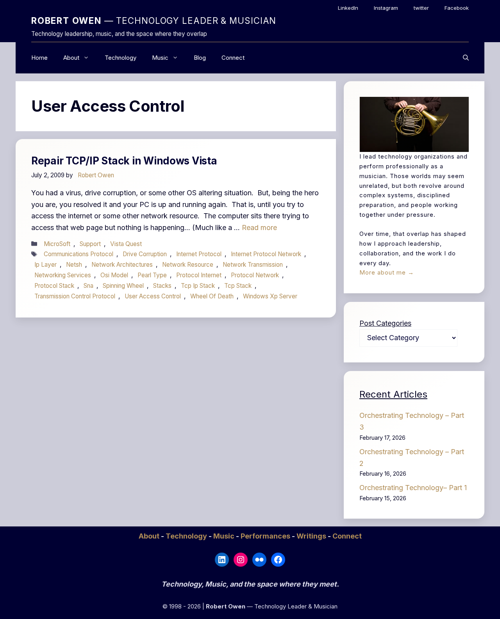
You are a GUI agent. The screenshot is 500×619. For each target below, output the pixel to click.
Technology (120, 57)
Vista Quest (126, 244)
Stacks (162, 285)
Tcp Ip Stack (198, 285)
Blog (200, 57)
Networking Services (62, 275)
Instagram (386, 8)
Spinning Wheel (123, 285)
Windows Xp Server (270, 296)
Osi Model (114, 275)
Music (160, 57)
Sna (88, 285)
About (71, 57)
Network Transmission (253, 264)
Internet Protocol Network (266, 254)
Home (39, 57)
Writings (312, 536)
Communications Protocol (78, 254)
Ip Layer (45, 264)
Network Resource (187, 264)
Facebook (457, 8)
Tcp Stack (238, 285)
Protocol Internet (198, 275)
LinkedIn (348, 8)
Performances (266, 536)
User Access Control (153, 296)
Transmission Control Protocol (74, 296)
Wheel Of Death (212, 296)
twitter (421, 8)
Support (90, 244)
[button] (466, 58)
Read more (259, 227)
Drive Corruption (145, 254)
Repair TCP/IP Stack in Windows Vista (124, 161)
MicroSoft (57, 244)
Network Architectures (122, 264)
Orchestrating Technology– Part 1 (413, 487)
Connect (233, 57)
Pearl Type (152, 275)
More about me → (386, 272)
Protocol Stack (54, 285)
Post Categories (385, 323)
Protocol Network (255, 275)
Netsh (74, 264)
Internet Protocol (198, 254)
